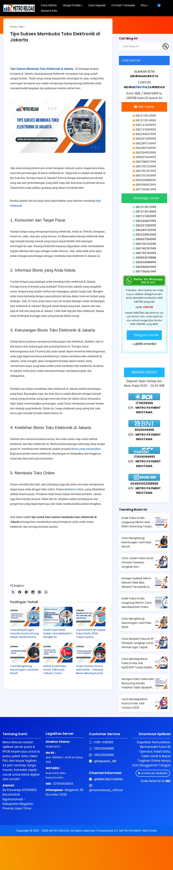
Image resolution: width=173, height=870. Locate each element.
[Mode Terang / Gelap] (160, 5)
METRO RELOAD (59, 831)
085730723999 (146, 244)
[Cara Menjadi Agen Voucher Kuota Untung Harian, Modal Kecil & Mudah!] (24, 616)
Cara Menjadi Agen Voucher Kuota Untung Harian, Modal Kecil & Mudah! (24, 633)
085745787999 (146, 248)
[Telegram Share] (26, 592)
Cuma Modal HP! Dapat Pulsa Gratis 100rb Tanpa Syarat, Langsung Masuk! (90, 633)
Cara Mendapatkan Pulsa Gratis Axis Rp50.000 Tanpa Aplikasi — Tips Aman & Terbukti (137, 663)
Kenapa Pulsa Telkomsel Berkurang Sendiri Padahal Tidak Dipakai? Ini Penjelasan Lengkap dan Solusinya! (137, 683)
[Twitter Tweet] (13, 592)
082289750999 (146, 230)
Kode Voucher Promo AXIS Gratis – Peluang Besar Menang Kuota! (89, 669)
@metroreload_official (106, 790)
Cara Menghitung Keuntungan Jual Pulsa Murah (24, 669)
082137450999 (146, 216)
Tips (21, 26)
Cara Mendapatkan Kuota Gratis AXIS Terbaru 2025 (134, 703)
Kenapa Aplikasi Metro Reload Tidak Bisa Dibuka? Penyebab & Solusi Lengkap (136, 582)
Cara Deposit (97, 5)
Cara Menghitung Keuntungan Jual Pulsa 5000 (136, 623)
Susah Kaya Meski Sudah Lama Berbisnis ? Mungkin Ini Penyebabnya (57, 633)
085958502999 (146, 267)
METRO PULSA (141, 87)
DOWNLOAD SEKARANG (154, 773)
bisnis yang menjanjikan (86, 448)
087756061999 (146, 271)
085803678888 (146, 257)
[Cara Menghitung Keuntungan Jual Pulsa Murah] (24, 652)
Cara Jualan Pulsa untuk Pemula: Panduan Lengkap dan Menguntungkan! (137, 562)
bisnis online (76, 489)
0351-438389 (103, 742)
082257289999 (146, 225)
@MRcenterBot (145, 344)
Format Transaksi (123, 5)
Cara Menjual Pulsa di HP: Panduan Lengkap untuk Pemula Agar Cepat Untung (137, 643)
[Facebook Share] (20, 592)
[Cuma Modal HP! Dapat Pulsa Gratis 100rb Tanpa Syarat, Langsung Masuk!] (90, 616)
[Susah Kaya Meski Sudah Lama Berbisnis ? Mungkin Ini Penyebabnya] (57, 616)
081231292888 (104, 748)
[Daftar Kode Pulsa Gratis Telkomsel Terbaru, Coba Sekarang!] (57, 652)
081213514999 (146, 211)
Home (13, 26)
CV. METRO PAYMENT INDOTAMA (135, 831)
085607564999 (146, 239)
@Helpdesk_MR (105, 761)
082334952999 (146, 234)
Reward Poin (49, 11)
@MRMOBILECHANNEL (108, 779)
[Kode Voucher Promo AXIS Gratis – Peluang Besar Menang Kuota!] (90, 652)
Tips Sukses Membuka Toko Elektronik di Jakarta (41, 68)
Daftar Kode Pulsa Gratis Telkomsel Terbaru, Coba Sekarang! (54, 669)
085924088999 (146, 262)
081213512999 (146, 207)
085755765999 (146, 253)
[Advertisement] (57, 57)
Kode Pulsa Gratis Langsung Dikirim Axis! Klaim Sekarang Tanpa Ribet (136, 522)
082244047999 (146, 221)
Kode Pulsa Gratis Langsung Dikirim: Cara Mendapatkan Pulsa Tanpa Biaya (136, 603)
